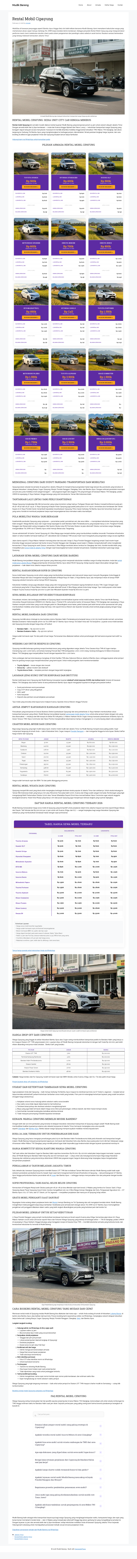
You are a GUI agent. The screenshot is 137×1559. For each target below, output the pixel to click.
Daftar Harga (109, 5)
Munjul (54, 1202)
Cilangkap (21, 1129)
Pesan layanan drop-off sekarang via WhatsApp (30, 1082)
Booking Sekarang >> (31, 187)
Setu (78, 1318)
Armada (98, 5)
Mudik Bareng (20, 5)
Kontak (120, 5)
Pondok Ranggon (77, 731)
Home (81, 5)
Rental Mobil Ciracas (21, 1539)
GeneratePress (80, 1549)
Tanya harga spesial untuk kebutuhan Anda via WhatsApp (33, 950)
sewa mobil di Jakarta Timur (35, 548)
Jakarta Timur (19, 1534)
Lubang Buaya (115, 1314)
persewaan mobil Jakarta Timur (77, 714)
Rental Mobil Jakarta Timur (23, 1537)
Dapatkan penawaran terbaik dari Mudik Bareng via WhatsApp (35, 1530)
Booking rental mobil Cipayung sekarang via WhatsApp (32, 1391)
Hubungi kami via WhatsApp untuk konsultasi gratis (31, 139)
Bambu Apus (34, 1129)
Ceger (53, 1175)
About (89, 5)
